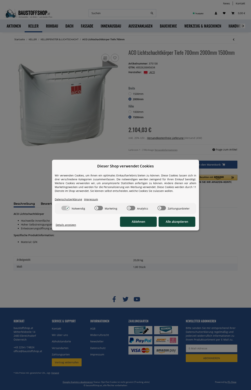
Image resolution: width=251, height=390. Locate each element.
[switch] (65, 208)
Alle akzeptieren (177, 222)
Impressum (91, 199)
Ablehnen (138, 222)
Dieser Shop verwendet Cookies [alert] (125, 166)
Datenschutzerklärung (68, 199)
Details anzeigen (66, 225)
